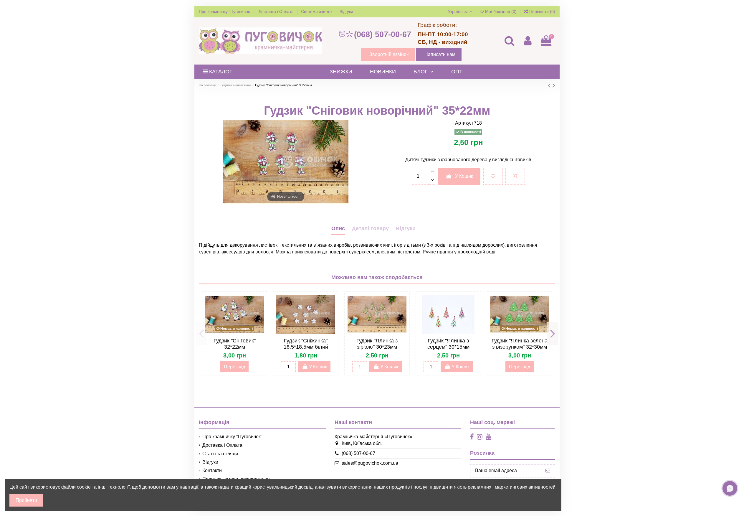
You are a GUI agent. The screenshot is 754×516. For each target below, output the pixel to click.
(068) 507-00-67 (382, 34)
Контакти (212, 470)
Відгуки (346, 11)
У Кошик (464, 176)
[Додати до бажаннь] (493, 176)
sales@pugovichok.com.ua (370, 463)
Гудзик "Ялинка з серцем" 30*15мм (448, 344)
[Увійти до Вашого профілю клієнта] (527, 40)
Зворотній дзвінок (389, 54)
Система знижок (317, 11)
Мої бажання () (501, 11)
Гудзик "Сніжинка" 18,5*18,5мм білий (306, 344)
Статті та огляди (220, 453)
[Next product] (554, 85)
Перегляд (234, 366)
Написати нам (439, 54)
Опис (338, 228)
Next (552, 333)
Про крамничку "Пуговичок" (225, 11)
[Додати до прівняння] (515, 176)
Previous (201, 333)
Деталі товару (370, 228)
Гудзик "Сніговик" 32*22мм (235, 344)
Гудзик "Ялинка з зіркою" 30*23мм (377, 344)
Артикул (464, 123)
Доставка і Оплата (277, 11)
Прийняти (26, 500)
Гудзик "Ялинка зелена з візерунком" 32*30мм (520, 344)
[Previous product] (550, 85)
